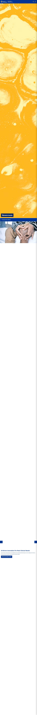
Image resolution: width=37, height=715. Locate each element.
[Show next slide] (35, 542)
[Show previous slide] (1, 542)
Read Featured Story (6, 556)
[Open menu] (35, 1)
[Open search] (33, 1)
